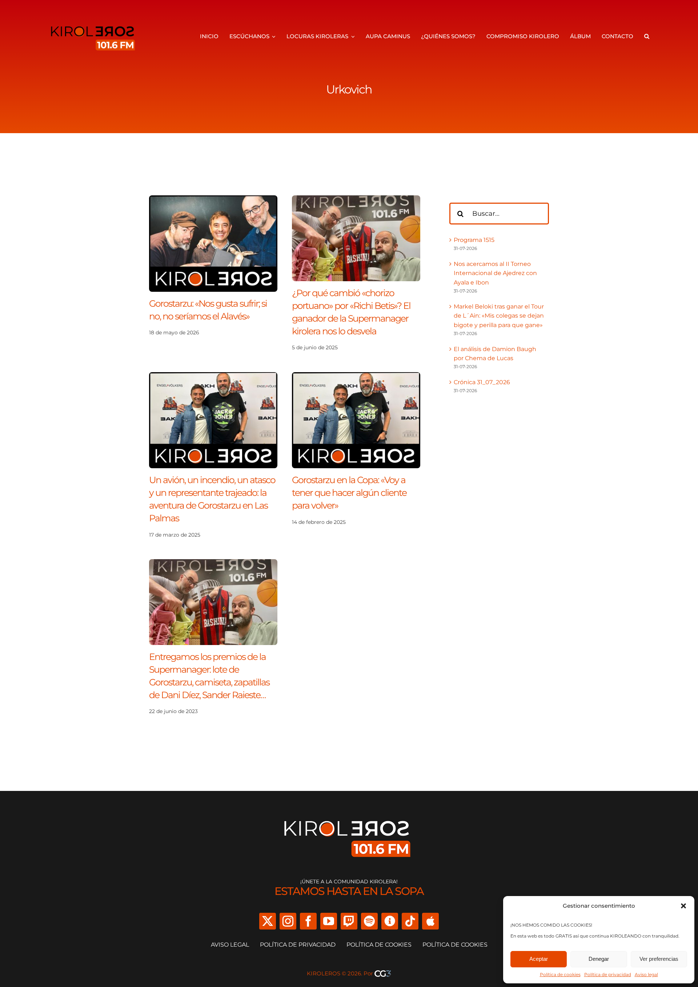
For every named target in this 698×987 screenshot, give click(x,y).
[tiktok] (410, 921)
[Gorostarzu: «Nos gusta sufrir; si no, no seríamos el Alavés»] (213, 199)
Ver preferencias (658, 959)
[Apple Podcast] (430, 921)
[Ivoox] (389, 921)
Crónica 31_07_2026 (482, 382)
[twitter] (267, 921)
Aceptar (538, 959)
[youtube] (328, 921)
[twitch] (349, 921)
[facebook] (308, 921)
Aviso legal (646, 974)
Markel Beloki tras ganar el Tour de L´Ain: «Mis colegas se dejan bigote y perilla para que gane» (499, 316)
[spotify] (369, 921)
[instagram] (288, 921)
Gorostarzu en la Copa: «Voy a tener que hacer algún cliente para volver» (349, 492)
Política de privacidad (607, 974)
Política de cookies (560, 974)
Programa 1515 (474, 239)
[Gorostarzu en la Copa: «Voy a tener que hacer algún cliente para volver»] (356, 376)
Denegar (599, 959)
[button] (683, 906)
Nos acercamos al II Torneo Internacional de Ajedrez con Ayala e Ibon (495, 273)
